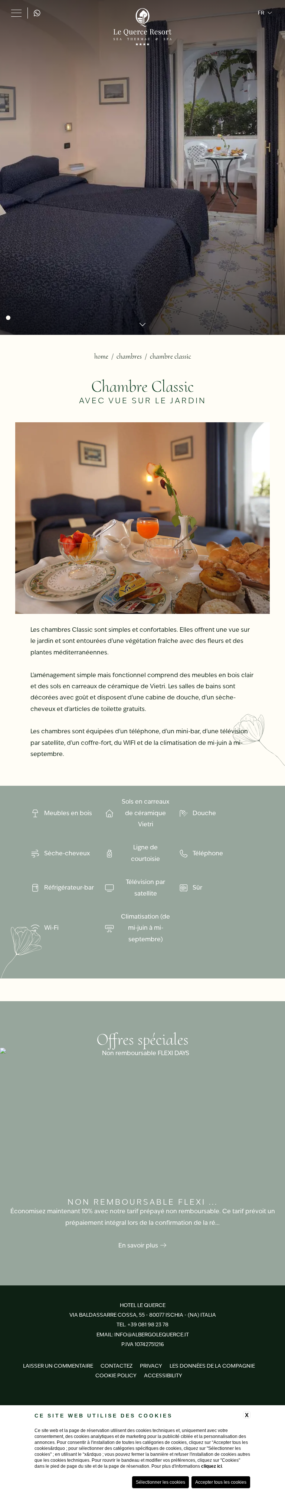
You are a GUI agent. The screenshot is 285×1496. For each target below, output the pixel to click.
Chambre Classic (170, 356)
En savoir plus (139, 1245)
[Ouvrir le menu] (16, 13)
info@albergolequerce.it (151, 1334)
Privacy (151, 1365)
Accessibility (163, 1375)
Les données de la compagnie (212, 1365)
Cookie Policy (116, 1375)
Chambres (129, 356)
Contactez (116, 1365)
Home (101, 356)
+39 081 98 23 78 (147, 1324)
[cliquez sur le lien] (38, 13)
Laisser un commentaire (58, 1365)
